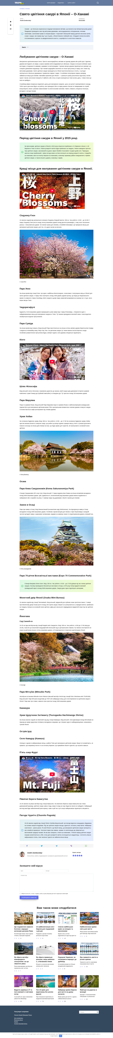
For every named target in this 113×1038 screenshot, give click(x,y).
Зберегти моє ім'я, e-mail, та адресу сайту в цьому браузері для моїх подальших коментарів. (44, 893)
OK (60, 1035)
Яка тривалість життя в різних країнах (89, 958)
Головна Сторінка (25, 8)
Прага (30, 1015)
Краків (20, 1015)
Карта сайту (71, 2)
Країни (16, 1021)
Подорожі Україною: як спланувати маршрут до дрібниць (67, 959)
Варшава (25, 1015)
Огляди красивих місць (20, 1023)
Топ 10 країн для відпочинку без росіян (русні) (44, 992)
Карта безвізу (51, 2)
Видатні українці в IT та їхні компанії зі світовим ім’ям (23, 992)
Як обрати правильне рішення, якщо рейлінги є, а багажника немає (45, 959)
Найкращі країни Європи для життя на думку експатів (67, 992)
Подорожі (61, 2)
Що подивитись (18, 1018)
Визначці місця (18, 1020)
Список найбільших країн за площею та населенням (65, 929)
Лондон (16, 1015)
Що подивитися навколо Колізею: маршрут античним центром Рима (23, 929)
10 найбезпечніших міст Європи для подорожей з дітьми (45, 929)
